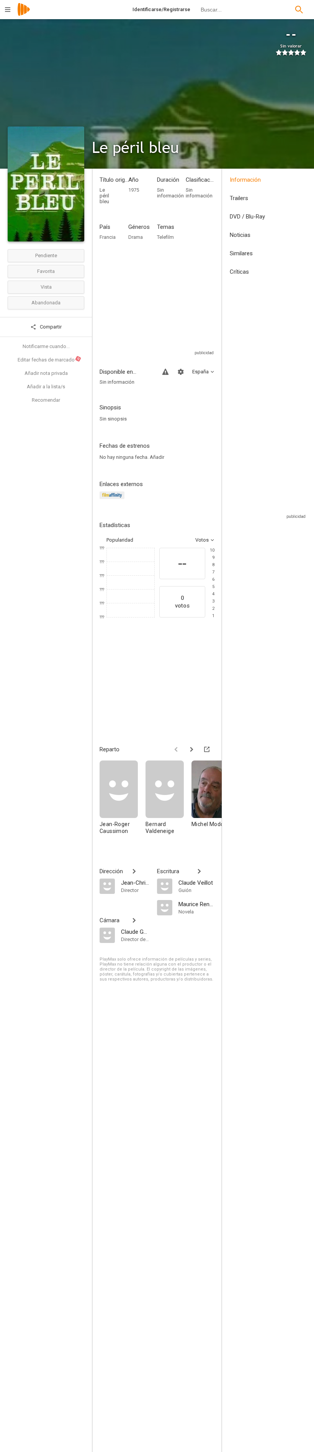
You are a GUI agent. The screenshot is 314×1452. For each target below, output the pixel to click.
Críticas (239, 271)
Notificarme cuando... (46, 346)
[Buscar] (299, 9)
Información (245, 179)
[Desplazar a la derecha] (191, 749)
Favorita (46, 271)
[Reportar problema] (165, 371)
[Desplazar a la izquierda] (176, 749)
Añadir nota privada (46, 373)
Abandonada (46, 303)
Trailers (239, 198)
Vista (46, 287)
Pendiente (46, 255)
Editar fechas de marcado (49, 359)
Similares (241, 253)
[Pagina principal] (23, 14)
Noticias (240, 235)
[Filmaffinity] (113, 500)
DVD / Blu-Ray (247, 216)
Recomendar (46, 400)
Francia (108, 237)
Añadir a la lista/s (46, 386)
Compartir (50, 327)
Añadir (157, 457)
